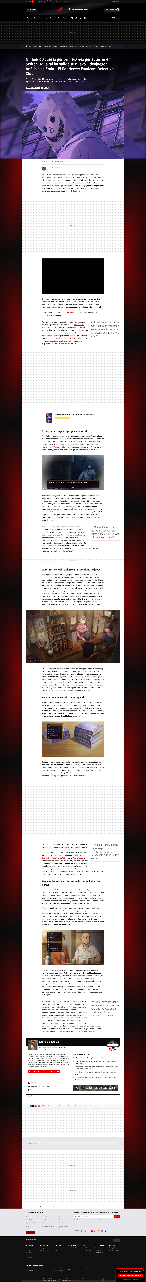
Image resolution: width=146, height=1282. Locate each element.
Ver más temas (30, 1232)
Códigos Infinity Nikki (43, 1206)
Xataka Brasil (29, 1270)
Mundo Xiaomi (29, 1257)
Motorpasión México (87, 1268)
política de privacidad (95, 1220)
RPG (40, 46)
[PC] (72, 18)
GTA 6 (110, 46)
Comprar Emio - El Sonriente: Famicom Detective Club (44, 1072)
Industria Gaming (30, 1219)
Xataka (28, 1248)
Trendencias (98, 1248)
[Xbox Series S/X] (80, 18)
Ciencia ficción (47, 46)
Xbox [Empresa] (63, 1223)
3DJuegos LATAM (44, 1268)
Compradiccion (99, 1252)
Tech (59, 18)
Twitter (42, 88)
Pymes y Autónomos (114, 1250)
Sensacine (56, 1248)
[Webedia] (31, 1240)
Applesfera (29, 1252)
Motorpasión (85, 1248)
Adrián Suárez (44, 1049)
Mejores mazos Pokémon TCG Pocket (76, 1206)
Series (65, 18)
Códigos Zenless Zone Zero (57, 1206)
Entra (106, 9)
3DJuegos (73, 9)
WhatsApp (81, 1230)
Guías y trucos (38, 18)
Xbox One (45, 1219)
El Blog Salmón (113, 1248)
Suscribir (117, 1216)
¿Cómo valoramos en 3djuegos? (38, 1096)
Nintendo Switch (58, 1106)
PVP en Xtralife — (62, 418)
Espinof (56, 1250)
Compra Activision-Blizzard (64, 1227)
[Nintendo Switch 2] (85, 18)
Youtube (91, 1230)
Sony (27, 1226)
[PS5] (76, 18)
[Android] (89, 18)
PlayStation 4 (62, 1219)
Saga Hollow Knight (31, 1223)
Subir (115, 1240)
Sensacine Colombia (59, 1270)
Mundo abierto (63, 46)
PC (59, 1216)
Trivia (46, 18)
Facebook (39, 88)
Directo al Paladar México (72, 1268)
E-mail (47, 88)
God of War (96, 46)
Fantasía (55, 46)
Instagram (95, 1230)
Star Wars (88, 46)
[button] (53, 168)
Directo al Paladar (72, 1248)
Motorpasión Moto (86, 1250)
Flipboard (45, 88)
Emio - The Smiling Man (70, 1106)
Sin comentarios (32, 87)
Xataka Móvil (29, 1250)
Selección (53, 18)
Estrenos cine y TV (73, 46)
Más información (75, 1280)
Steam (82, 46)
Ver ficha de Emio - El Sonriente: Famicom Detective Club (95, 1088)
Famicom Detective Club (86, 1106)
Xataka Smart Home (31, 1255)
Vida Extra (42, 1250)
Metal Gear (104, 46)
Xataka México (29, 1268)
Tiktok (105, 1230)
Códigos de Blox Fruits (108, 1206)
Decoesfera (98, 1250)
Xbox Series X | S (46, 1216)
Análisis (29, 18)
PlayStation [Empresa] (48, 1226)
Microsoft (44, 1223)
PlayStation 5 (29, 1216)
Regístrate (113, 9)
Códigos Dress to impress (93, 1206)
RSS (98, 1230)
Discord (102, 1230)
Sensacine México (58, 1268)
